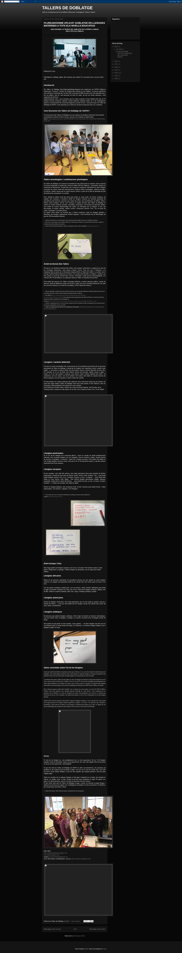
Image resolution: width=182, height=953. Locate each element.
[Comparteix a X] (88, 921)
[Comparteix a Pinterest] (92, 921)
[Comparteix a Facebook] (90, 921)
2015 (116, 67)
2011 (116, 78)
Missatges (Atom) (79, 936)
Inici (75, 929)
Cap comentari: (76, 921)
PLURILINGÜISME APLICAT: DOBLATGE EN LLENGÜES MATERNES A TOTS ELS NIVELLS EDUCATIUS (74, 24)
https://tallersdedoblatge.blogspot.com (55, 853)
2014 (116, 70)
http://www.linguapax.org (93, 226)
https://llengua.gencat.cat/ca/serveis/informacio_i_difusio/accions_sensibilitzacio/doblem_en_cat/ (72, 301)
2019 (116, 61)
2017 (116, 64)
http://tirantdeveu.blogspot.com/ (81, 859)
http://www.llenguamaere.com (55, 496)
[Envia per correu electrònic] (84, 921)
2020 (116, 46)
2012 (116, 76)
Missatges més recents (52, 929)
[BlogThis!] (86, 921)
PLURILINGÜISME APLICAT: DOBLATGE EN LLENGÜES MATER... (124, 54)
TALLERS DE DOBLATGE (67, 7)
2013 (116, 73)
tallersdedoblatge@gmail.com (59, 857)
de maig (119, 49)
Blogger (104, 949)
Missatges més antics (98, 929)
